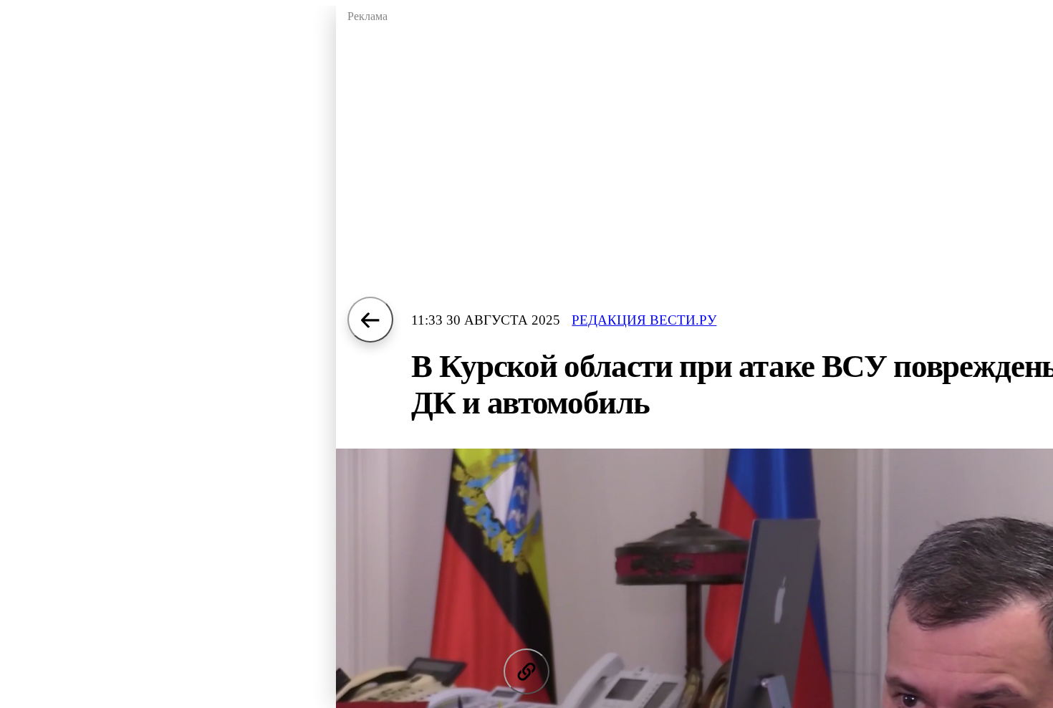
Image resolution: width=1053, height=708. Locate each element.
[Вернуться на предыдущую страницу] (370, 320)
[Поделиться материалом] (526, 671)
